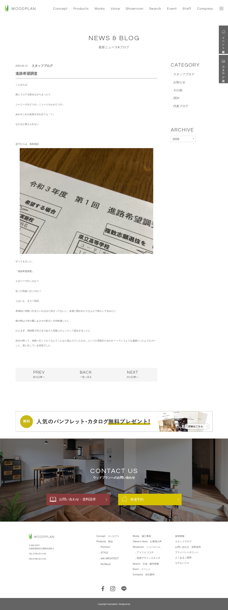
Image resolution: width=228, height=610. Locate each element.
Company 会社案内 (144, 574)
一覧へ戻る (86, 374)
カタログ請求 (223, 71)
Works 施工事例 (142, 536)
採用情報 (179, 536)
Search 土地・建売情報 (146, 563)
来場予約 (137, 499)
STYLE (104, 552)
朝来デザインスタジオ (148, 557)
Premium (105, 546)
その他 (177, 90)
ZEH (176, 98)
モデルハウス (182, 562)
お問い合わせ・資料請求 (77, 499)
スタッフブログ (42, 65)
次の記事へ (132, 374)
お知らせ (179, 82)
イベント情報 (223, 42)
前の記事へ (39, 374)
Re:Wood (105, 564)
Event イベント (141, 569)
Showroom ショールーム (146, 546)
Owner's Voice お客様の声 (147, 541)
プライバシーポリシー (186, 552)
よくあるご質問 (183, 557)
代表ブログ (180, 106)
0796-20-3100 (39, 553)
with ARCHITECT (110, 558)
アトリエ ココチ (145, 552)
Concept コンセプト (107, 536)
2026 (176, 139)
